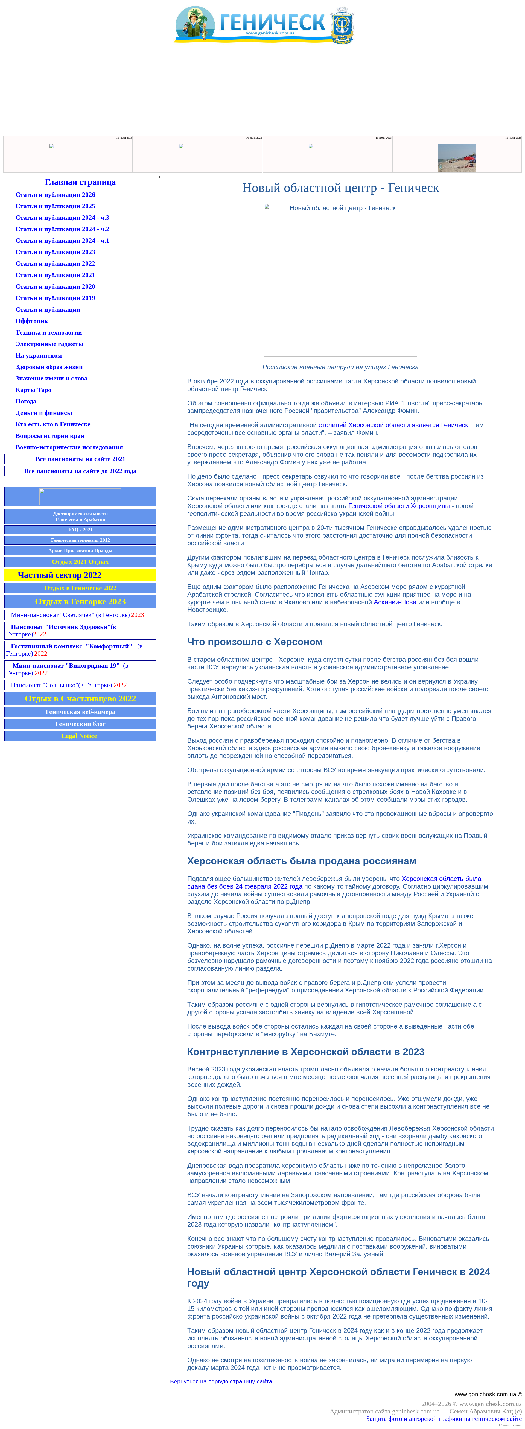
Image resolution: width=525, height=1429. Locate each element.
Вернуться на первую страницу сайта (221, 1381)
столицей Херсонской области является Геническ (393, 425)
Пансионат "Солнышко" (61, 685)
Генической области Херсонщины (399, 505)
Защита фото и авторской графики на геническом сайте (444, 1418)
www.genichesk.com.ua (490, 1403)
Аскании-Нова (395, 602)
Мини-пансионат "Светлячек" (70, 614)
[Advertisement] (262, 93)
